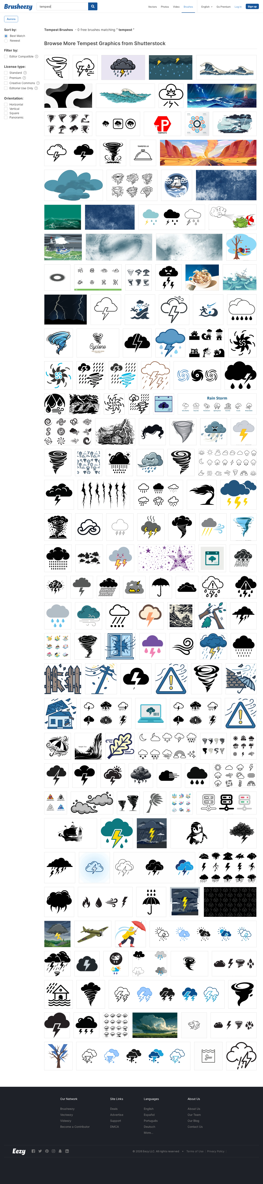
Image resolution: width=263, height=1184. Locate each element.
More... (148, 1132)
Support (115, 1120)
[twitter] (40, 1151)
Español (149, 1114)
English (148, 1108)
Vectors (152, 6)
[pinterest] (46, 1151)
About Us (194, 1108)
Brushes (188, 6)
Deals (114, 1108)
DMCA (114, 1126)
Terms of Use (195, 1151)
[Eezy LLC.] (19, 1151)
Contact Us (195, 1126)
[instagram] (53, 1151)
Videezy (65, 1120)
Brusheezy (67, 1108)
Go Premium (224, 6)
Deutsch (149, 1126)
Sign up (252, 6)
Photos (165, 6)
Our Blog (193, 1120)
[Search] (92, 6)
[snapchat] (60, 1151)
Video (176, 6)
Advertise (116, 1114)
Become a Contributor (75, 1126)
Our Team (194, 1114)
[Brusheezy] (18, 7)
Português (151, 1120)
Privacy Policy (215, 1151)
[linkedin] (67, 1151)
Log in (238, 6)
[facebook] (33, 1151)
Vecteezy (66, 1114)
